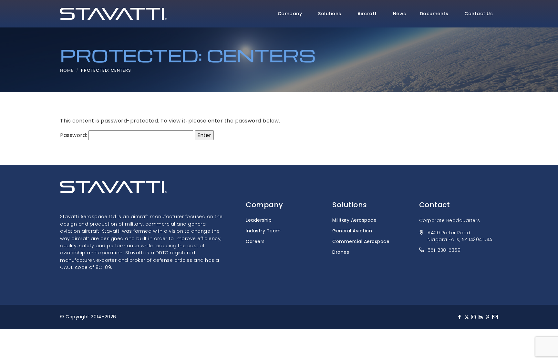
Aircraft (367, 13)
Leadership (259, 220)
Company (290, 13)
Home (67, 70)
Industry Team (263, 231)
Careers (255, 241)
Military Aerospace (354, 220)
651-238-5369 (444, 250)
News (399, 13)
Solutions (329, 13)
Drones (340, 252)
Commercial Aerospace (360, 241)
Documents (434, 13)
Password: (74, 135)
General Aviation (352, 231)
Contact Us (478, 13)
